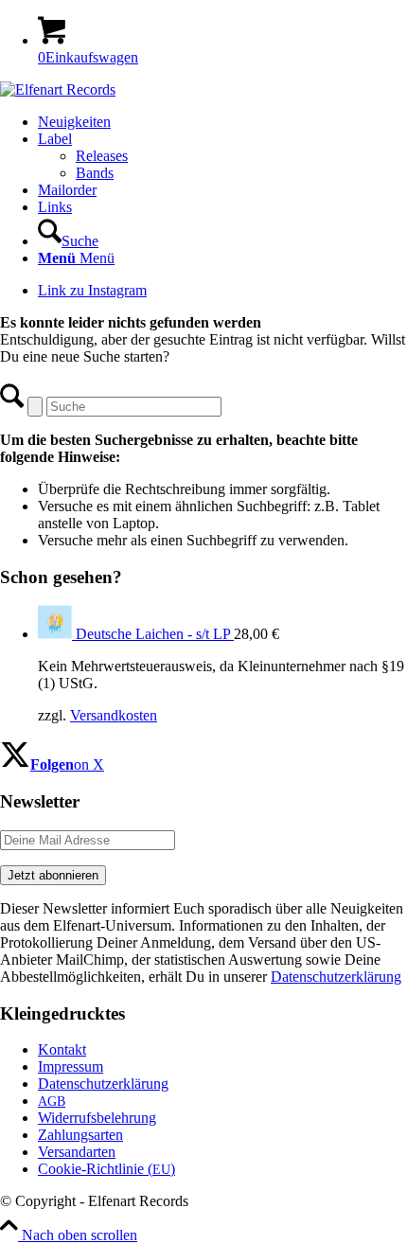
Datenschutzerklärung (336, 977)
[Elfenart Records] (57, 89)
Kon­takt (62, 1049)
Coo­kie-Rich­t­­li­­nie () (106, 1169)
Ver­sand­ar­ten (76, 1152)
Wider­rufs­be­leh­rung (97, 1118)
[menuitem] (222, 122)
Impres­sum (70, 1066)
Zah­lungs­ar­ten (80, 1135)
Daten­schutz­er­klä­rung (103, 1083)
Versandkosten (113, 715)
